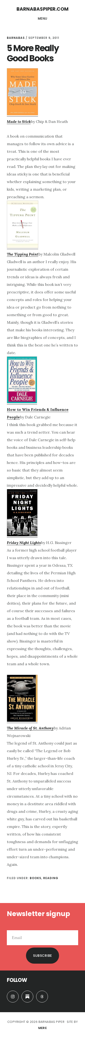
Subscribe (42, 955)
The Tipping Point (22, 254)
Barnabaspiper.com (42, 9)
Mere (42, 1028)
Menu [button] (42, 18)
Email (12, 926)
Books (35, 878)
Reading (50, 878)
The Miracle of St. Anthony (30, 728)
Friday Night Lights (24, 542)
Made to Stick (19, 121)
